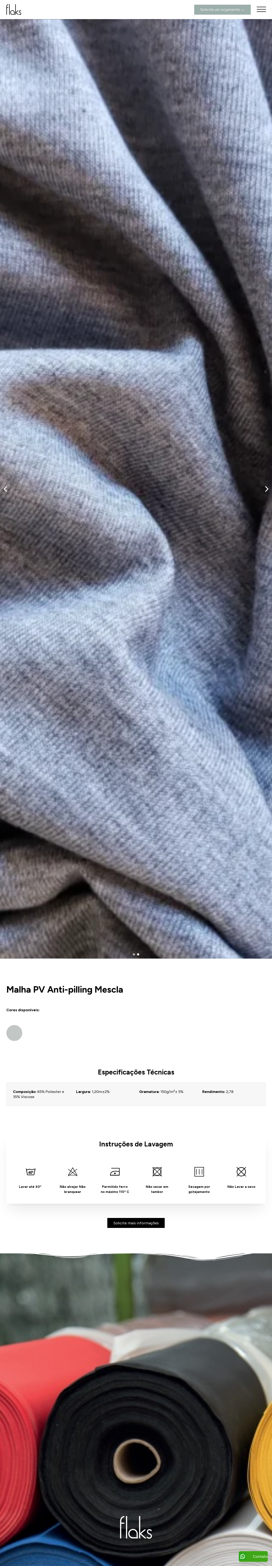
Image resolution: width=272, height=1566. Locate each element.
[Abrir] (261, 9)
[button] (134, 954)
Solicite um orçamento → (222, 9)
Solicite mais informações (136, 1223)
